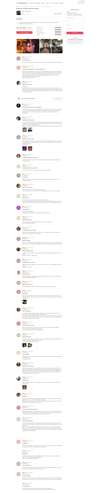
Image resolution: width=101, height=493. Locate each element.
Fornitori (43, 3)
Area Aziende (82, 1)
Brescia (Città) (40, 6)
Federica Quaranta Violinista (49, 6)
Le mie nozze (31, 3)
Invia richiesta (75, 33)
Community (61, 3)
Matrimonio (18, 6)
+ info (81, 43)
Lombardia (31, 6)
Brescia (35, 6)
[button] (39, 98)
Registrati (83, 3)
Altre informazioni (58, 13)
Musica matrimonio (25, 6)
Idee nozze (56, 3)
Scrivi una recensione (24, 32)
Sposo (51, 3)
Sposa (47, 3)
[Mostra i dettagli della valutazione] (28, 58)
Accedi (78, 3)
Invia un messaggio (57, 98)
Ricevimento (38, 3)
